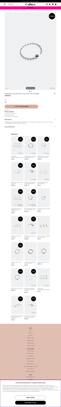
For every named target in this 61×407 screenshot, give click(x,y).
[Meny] (5, 4)
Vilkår (30, 330)
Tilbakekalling (30, 343)
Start (5, 10)
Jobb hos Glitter (30, 340)
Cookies (30, 335)
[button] (50, 4)
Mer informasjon (10, 126)
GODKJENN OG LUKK (30, 402)
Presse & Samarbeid (30, 371)
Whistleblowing (30, 369)
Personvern (30, 332)
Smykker (10, 10)
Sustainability (30, 361)
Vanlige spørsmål (30, 376)
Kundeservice (30, 379)
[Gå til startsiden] (30, 4)
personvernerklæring (12, 391)
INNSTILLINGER (30, 397)
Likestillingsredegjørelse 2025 (30, 366)
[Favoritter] (53, 4)
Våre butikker (30, 353)
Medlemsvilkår (30, 337)
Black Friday (30, 350)
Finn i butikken (10, 111)
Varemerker (30, 356)
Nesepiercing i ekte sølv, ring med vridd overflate (40, 10)
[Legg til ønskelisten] (54, 93)
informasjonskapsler (35, 391)
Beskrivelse (8, 119)
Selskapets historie (30, 358)
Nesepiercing (23, 10)
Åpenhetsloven (30, 363)
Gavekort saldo (30, 345)
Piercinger (16, 10)
